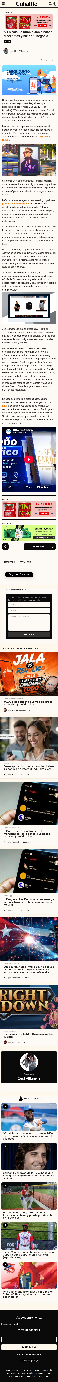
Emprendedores (16, 698)
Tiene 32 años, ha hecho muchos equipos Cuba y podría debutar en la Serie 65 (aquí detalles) (29, 1255)
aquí (4, 406)
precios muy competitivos (16, 203)
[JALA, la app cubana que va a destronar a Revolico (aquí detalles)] (29, 674)
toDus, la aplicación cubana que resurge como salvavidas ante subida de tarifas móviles (29, 902)
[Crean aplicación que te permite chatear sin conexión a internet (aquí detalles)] (29, 739)
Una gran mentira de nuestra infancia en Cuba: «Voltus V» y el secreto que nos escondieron (28, 1294)
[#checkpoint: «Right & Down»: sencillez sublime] (29, 1007)
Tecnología (25, 562)
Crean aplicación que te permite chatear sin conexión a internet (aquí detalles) (29, 767)
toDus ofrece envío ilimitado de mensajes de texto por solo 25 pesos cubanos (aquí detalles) (27, 834)
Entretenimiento (11, 1031)
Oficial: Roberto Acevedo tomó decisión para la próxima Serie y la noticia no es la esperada (28, 1136)
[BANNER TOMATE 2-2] (29, 21)
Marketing (9, 562)
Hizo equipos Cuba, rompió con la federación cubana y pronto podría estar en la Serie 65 (28, 1215)
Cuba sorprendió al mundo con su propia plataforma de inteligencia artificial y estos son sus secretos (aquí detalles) (29, 969)
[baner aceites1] (29, 533)
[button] (3, 3)
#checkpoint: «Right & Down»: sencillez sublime (28, 1035)
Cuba (6, 698)
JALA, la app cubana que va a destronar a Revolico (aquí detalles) (28, 703)
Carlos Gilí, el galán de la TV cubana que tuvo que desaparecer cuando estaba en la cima (28, 1175)
